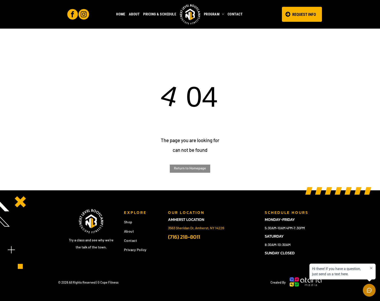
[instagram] (84, 15)
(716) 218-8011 (184, 237)
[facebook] (72, 15)
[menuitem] (120, 14)
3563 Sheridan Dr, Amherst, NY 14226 (196, 228)
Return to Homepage (190, 168)
